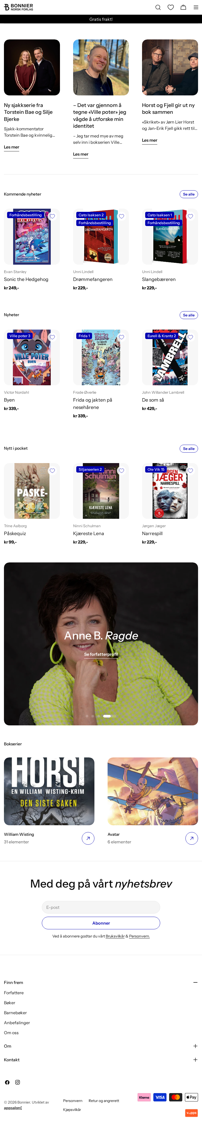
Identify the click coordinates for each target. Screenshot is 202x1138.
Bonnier (23, 1102)
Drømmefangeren (93, 279)
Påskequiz (15, 533)
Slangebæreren (159, 279)
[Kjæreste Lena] (101, 491)
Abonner (101, 923)
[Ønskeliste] (170, 7)
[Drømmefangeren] (101, 237)
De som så (153, 400)
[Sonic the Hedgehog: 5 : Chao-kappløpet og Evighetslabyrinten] (32, 237)
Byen (9, 400)
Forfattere (14, 992)
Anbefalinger (17, 1022)
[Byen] (32, 358)
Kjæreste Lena (88, 533)
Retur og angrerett (104, 1100)
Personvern (72, 1100)
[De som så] (170, 358)
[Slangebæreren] (170, 237)
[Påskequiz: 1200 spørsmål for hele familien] (32, 491)
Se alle (189, 194)
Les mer (11, 147)
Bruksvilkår (115, 936)
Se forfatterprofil (101, 654)
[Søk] (158, 7)
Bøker (9, 1002)
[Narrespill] (170, 491)
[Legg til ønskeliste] (52, 216)
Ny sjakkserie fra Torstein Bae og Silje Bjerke (28, 112)
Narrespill (152, 533)
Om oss (11, 1032)
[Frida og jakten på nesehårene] (101, 358)
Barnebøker (15, 1012)
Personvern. (139, 936)
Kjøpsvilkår (72, 1109)
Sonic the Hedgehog (26, 279)
